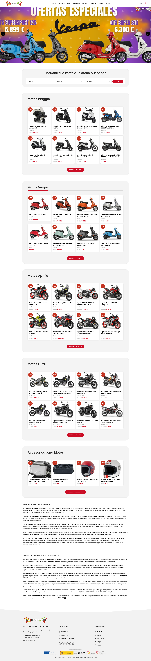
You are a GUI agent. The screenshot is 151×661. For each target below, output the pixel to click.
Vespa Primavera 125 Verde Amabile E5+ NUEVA (62, 244)
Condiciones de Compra (73, 657)
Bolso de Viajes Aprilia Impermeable (61, 480)
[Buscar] (141, 3)
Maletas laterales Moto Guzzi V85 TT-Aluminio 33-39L (39, 480)
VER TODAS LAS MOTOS (75, 170)
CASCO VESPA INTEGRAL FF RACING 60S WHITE (110, 480)
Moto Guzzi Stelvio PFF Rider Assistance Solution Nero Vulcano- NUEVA (62, 393)
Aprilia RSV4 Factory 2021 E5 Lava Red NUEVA (62, 333)
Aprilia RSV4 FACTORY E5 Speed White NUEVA (85, 304)
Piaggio (31, 130)
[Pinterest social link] (73, 643)
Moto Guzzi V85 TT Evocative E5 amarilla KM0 (111, 392)
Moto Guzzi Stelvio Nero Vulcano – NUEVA (37, 421)
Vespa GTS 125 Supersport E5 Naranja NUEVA (63, 215)
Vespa (31, 217)
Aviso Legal (83, 657)
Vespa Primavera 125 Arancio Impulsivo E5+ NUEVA (87, 215)
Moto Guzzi (32, 395)
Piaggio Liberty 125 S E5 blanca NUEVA (85, 156)
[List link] (39, 640)
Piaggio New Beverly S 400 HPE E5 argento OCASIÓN (110, 156)
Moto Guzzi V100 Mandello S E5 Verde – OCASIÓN (38, 392)
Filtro (118, 81)
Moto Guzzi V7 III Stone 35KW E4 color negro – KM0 (63, 421)
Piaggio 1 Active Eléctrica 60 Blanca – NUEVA (87, 127)
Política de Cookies (92, 657)
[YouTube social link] (69, 643)
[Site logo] (14, 3)
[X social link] (63, 643)
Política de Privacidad (59, 657)
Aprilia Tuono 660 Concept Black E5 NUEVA (110, 333)
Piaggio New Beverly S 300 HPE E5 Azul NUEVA (110, 127)
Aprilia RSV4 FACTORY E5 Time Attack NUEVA (85, 333)
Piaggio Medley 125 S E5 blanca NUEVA (37, 156)
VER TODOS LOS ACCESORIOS (75, 492)
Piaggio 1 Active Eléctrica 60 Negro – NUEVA (63, 156)
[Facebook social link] (60, 643)
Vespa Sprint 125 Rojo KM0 (38, 214)
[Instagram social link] (66, 643)
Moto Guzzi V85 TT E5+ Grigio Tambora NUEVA (111, 421)
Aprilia (31, 307)
